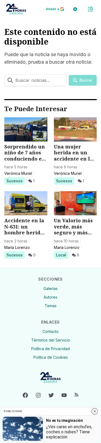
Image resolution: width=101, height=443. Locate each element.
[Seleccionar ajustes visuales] (75, 9)
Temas (51, 305)
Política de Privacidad (50, 348)
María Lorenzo (17, 247)
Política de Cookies (50, 357)
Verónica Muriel (18, 173)
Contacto (51, 331)
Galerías (50, 288)
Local (62, 254)
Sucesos (15, 180)
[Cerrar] (94, 411)
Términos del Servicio (50, 340)
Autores (50, 297)
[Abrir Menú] (90, 9)
